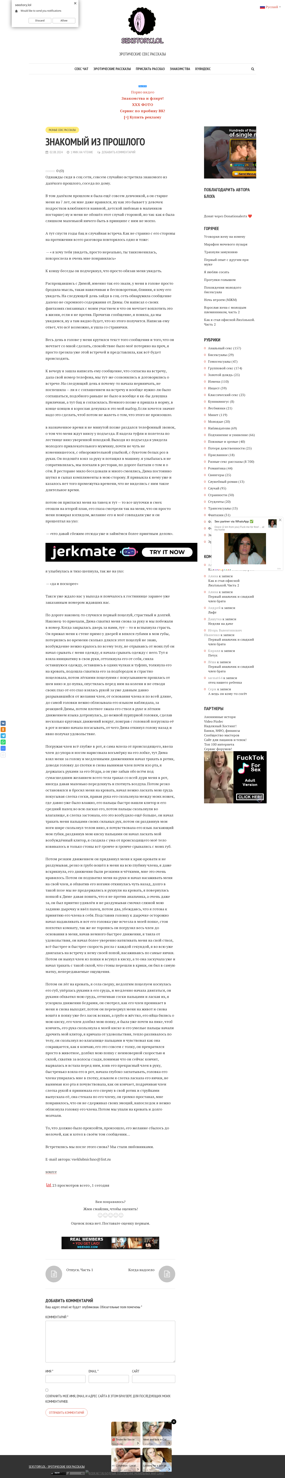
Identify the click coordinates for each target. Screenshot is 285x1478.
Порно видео (142, 91)
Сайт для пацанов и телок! (225, 739)
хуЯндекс (203, 68)
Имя (49, 1371)
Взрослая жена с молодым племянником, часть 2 (225, 309)
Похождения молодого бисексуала (222, 289)
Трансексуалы (219, 508)
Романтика (217, 468)
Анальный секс (220, 348)
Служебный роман (222, 481)
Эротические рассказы (112, 68)
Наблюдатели (219, 428)
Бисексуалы (217, 354)
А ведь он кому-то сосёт (227, 693)
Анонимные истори (220, 716)
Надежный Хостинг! (220, 726)
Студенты (216, 501)
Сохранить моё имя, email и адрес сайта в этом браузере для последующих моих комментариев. (107, 1399)
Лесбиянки (216, 408)
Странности (217, 495)
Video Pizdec (213, 721)
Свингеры (216, 475)
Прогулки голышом (220, 279)
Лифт (212, 612)
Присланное (218, 455)
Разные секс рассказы (62, 130)
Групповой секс (220, 368)
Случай (213, 488)
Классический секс (223, 394)
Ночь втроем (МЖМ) (220, 299)
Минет (213, 415)
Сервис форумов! (218, 749)
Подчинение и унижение (228, 435)
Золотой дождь (220, 374)
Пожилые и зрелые (223, 441)
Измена (214, 381)
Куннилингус (218, 401)
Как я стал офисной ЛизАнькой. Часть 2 (229, 322)
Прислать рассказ (150, 68)
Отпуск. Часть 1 (79, 1269)
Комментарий (56, 1316)
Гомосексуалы (219, 361)
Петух (212, 655)
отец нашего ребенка (225, 682)
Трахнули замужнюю (221, 252)
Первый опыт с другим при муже (226, 262)
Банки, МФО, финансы (222, 730)
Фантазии (215, 515)
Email (93, 1371)
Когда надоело (141, 1269)
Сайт (136, 1371)
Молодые (215, 421)
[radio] (100, 1216)
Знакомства (180, 68)
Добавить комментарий (118, 152)
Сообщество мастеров (221, 735)
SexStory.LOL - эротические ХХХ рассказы (57, 1466)
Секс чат (81, 68)
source (51, 1171)
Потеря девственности (226, 448)
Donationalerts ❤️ (238, 216)
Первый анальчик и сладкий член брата (231, 598)
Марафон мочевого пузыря (225, 244)
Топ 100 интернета (219, 744)
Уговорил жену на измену (224, 236)
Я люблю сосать (216, 272)
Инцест (214, 388)
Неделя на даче (220, 623)
